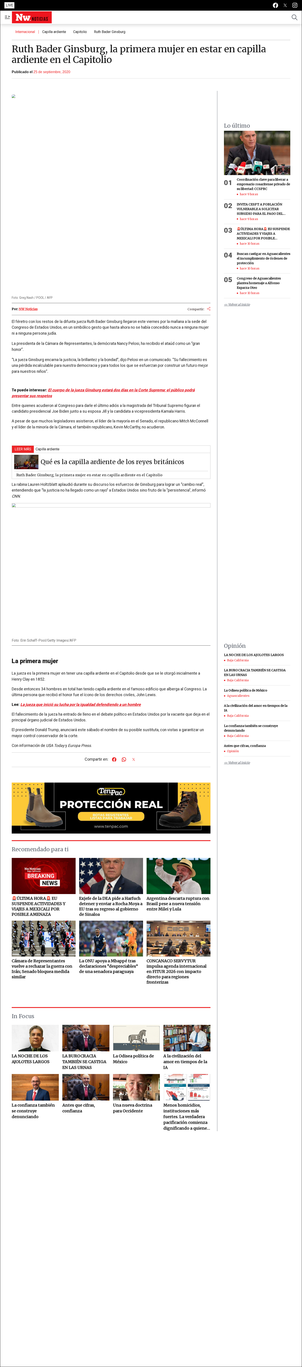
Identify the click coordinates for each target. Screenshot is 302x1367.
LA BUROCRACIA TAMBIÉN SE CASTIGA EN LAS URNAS (84, 1061)
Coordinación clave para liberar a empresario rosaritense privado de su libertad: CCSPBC (263, 184)
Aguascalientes (238, 696)
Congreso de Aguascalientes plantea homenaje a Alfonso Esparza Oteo (259, 283)
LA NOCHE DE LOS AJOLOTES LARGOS (31, 1058)
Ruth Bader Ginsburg (109, 32)
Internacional (25, 32)
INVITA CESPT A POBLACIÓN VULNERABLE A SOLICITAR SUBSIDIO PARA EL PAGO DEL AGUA (260, 209)
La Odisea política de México (133, 1058)
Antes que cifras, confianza (78, 1108)
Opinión (233, 751)
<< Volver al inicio (237, 305)
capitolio (80, 32)
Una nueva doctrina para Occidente (132, 1108)
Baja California (238, 660)
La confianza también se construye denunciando (33, 1111)
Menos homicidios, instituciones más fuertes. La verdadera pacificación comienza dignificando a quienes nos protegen (186, 1117)
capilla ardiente (54, 32)
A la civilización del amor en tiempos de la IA (185, 1061)
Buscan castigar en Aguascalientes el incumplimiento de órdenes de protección (263, 258)
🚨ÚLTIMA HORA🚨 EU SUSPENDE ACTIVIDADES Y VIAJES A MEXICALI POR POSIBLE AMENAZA (263, 234)
